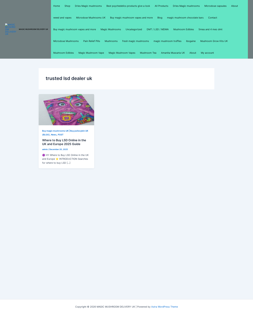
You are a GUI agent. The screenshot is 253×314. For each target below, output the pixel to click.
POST (60, 134)
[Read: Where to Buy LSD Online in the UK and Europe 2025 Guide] (66, 109)
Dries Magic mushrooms (88, 5)
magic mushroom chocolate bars (185, 17)
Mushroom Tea (148, 52)
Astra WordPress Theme (164, 306)
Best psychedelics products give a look (128, 5)
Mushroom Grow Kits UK (214, 41)
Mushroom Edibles (183, 29)
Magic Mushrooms (111, 29)
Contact (212, 17)
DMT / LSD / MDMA (158, 29)
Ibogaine (191, 41)
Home (56, 5)
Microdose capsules (215, 5)
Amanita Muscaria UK (173, 52)
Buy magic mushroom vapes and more (131, 17)
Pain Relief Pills (91, 41)
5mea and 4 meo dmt (210, 29)
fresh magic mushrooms (135, 41)
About (234, 5)
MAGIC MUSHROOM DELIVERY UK (33, 29)
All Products (161, 5)
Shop (67, 5)
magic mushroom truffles (167, 41)
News (54, 134)
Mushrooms (111, 41)
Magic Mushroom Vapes (122, 52)
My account (207, 52)
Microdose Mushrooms (66, 41)
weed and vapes (62, 17)
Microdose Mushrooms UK (90, 17)
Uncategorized (134, 29)
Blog (159, 17)
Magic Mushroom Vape (91, 52)
